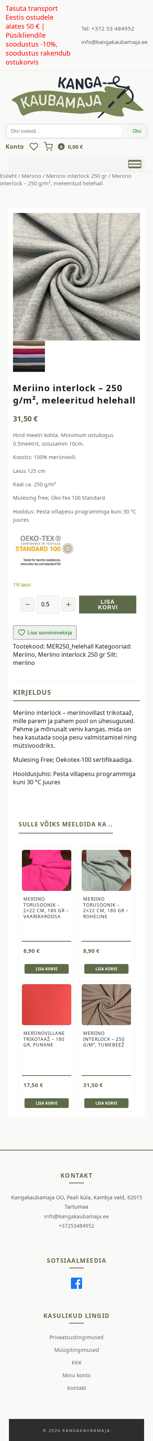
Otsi (137, 131)
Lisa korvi (108, 604)
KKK (77, 1362)
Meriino (31, 175)
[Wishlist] (33, 146)
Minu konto (76, 1375)
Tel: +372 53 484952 (107, 28)
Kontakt (76, 1387)
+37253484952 (76, 1225)
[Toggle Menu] (134, 164)
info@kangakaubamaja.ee (114, 41)
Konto (15, 146)
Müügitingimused (76, 1349)
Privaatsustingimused (76, 1337)
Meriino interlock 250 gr (76, 175)
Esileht (8, 175)
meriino (24, 663)
